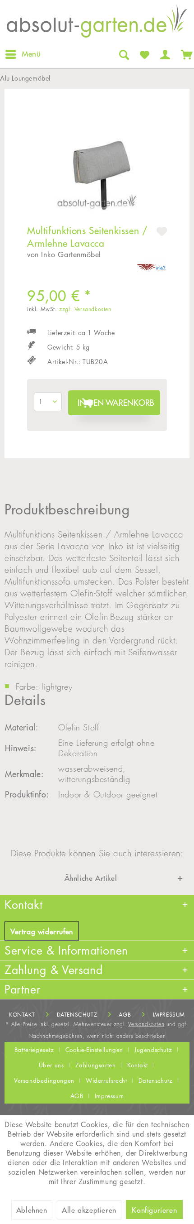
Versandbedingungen (44, 1080)
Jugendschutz (153, 1050)
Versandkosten (146, 1024)
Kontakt (22, 1014)
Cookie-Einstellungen (94, 1050)
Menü (31, 54)
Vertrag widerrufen (41, 931)
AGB (125, 1014)
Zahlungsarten (95, 1065)
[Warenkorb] (185, 54)
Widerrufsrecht (106, 1080)
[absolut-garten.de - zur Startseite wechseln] (97, 24)
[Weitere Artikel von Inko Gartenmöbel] (152, 267)
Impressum (169, 1014)
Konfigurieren (154, 1209)
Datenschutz (77, 1014)
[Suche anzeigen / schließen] (123, 54)
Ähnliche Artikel (91, 878)
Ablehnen (31, 1209)
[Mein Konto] (164, 54)
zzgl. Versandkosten (85, 309)
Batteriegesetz (34, 1050)
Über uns (51, 1065)
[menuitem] (22, 54)
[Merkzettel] (144, 54)
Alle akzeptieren (89, 1209)
